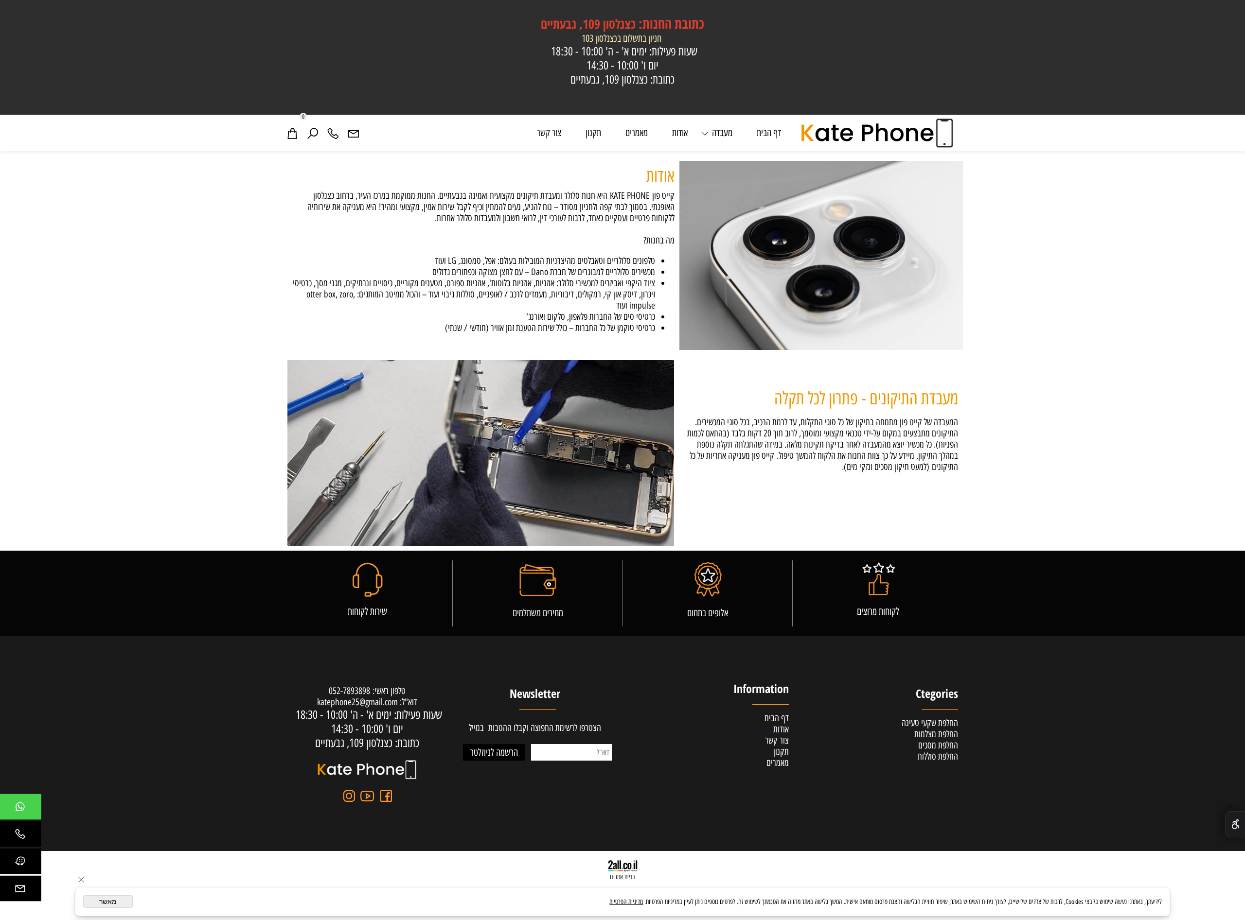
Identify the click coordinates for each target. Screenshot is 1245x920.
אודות (680, 133)
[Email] (353, 133)
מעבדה (722, 133)
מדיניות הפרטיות (626, 902)
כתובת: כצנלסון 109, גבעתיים (622, 79)
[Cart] (292, 133)
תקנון (593, 133)
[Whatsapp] (20, 809)
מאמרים (636, 133)
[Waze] (20, 863)
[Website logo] (878, 133)
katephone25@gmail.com (357, 702)
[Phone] (333, 133)
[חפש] (312, 133)
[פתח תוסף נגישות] (1235, 824)
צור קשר (549, 133)
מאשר (108, 901)
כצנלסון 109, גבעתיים (622, 24)
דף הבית (769, 133)
